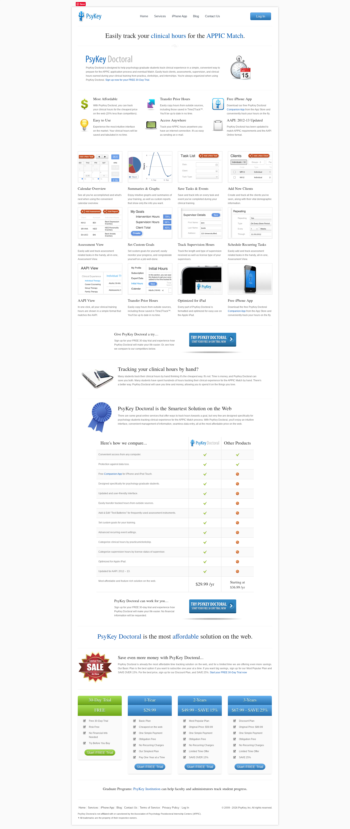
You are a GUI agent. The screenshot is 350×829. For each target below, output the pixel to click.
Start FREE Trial (100, 753)
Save (82, 3)
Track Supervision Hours (196, 244)
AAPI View (86, 300)
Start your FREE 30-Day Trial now (228, 672)
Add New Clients (240, 188)
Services (160, 16)
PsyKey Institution (146, 788)
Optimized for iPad (192, 300)
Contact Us (212, 16)
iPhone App (179, 16)
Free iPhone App (240, 300)
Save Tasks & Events (193, 188)
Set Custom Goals (141, 244)
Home (144, 16)
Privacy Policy (170, 807)
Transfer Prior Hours (143, 300)
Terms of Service (150, 807)
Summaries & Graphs (144, 188)
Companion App (236, 109)
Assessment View (91, 244)
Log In (260, 16)
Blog (196, 16)
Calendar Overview (92, 188)
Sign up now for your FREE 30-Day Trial (127, 79)
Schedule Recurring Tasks (247, 244)
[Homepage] (97, 16)
